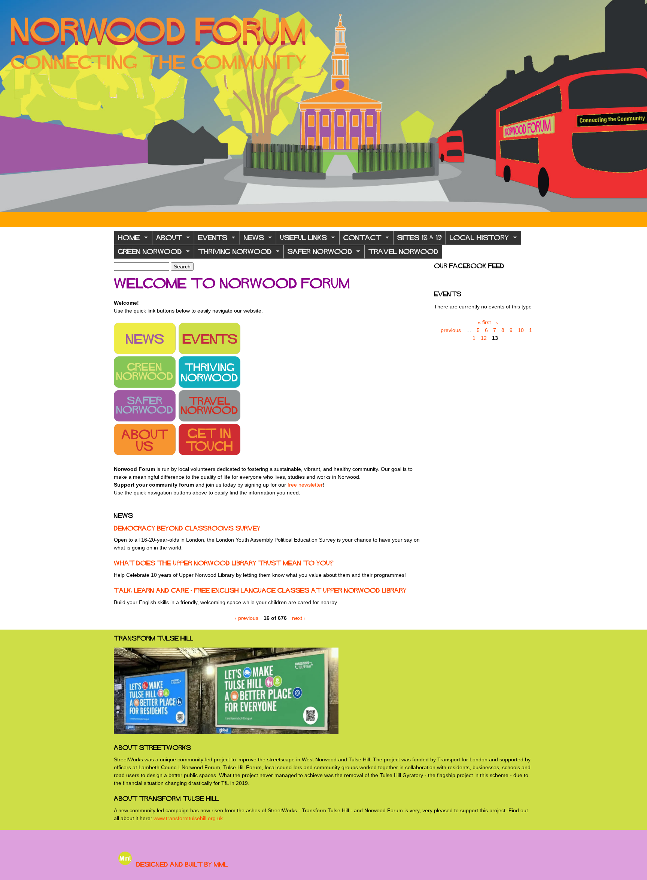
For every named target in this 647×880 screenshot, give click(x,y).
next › (299, 618)
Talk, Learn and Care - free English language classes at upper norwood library (260, 590)
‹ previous (246, 618)
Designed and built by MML (182, 864)
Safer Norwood (317, 253)
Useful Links (301, 239)
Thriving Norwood (232, 253)
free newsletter (305, 485)
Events (210, 239)
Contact (360, 239)
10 (521, 330)
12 (484, 338)
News (252, 239)
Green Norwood (148, 253)
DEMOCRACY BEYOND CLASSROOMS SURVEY (187, 528)
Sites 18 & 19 (419, 237)
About (167, 239)
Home (127, 239)
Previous (11, 106)
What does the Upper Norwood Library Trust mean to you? (224, 563)
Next (635, 106)
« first (484, 322)
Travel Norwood (403, 251)
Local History (477, 239)
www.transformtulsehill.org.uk (188, 818)
